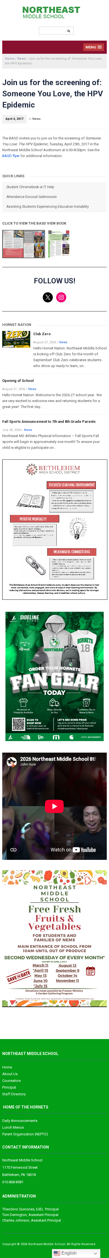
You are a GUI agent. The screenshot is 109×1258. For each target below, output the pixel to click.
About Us (10, 1074)
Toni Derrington (14, 1215)
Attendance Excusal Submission (31, 197)
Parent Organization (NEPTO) (25, 1134)
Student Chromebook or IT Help (30, 187)
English (68, 1253)
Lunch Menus (13, 1127)
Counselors (11, 1081)
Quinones (18, 1209)
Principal (9, 1087)
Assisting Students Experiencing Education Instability (47, 207)
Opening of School (18, 381)
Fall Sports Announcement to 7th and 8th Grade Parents (49, 421)
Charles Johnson (15, 1220)
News (21, 58)
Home (9, 58)
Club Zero (42, 334)
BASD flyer (11, 156)
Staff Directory (14, 1094)
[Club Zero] (16, 339)
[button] (93, 47)
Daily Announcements (19, 1121)
